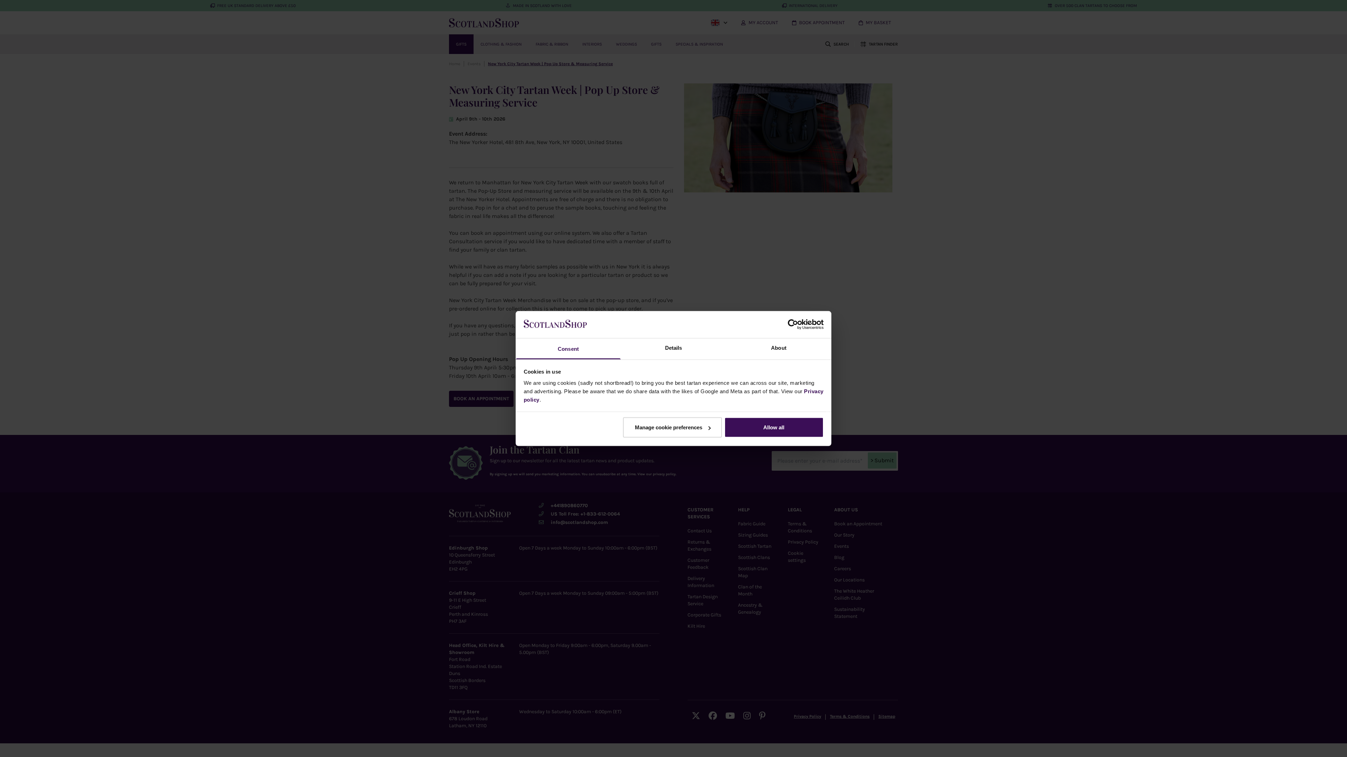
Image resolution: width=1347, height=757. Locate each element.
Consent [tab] (568, 349)
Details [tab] (673, 347)
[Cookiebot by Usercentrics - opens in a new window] (793, 324)
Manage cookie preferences (668, 427)
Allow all (773, 427)
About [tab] (778, 347)
